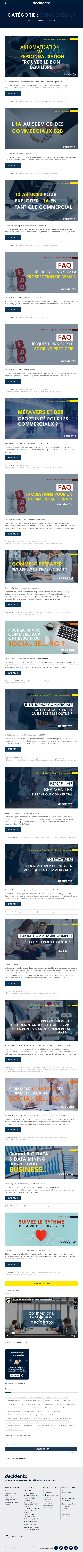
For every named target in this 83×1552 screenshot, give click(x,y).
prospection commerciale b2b (63, 1418)
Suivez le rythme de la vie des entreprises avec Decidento (27, 1250)
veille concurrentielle (42, 391)
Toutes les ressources (47, 1492)
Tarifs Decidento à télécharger (50, 1502)
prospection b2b (24, 467)
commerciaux (36, 101)
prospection (46, 317)
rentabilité (44, 681)
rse (15, 1071)
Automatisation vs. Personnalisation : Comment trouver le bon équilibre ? (33, 82)
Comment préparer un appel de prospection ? (23, 588)
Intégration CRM (29, 1411)
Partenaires (29, 1415)
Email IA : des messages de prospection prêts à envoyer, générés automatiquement (32, 1518)
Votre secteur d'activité (14, 1429)
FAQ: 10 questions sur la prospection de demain (23, 298)
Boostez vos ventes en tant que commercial (22, 813)
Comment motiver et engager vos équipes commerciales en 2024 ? (31, 890)
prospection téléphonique (31, 614)
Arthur (24, 612)
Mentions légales (10, 1549)
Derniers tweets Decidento (16, 1458)
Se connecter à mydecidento (68, 1492)
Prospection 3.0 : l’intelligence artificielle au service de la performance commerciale (37, 1045)
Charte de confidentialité (68, 1452)
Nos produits (10, 1500)
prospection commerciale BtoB (16, 1422)
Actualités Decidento (36, 1397)
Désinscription (10, 1504)
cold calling (18, 614)
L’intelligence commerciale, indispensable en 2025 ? (25, 735)
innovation (18, 1069)
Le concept (9, 1497)
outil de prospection (60, 1069)
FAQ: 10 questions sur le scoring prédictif (20, 370)
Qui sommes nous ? (13, 1491)
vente (60, 681)
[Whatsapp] (76, 1548)
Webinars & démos (50, 1495)
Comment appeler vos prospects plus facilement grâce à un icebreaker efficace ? (31, 1497)
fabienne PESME (27, 838)
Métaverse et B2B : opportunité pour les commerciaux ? (26, 443)
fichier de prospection (19, 1408)
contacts (21, 1404)
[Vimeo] (71, 1548)
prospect (39, 1415)
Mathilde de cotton (28, 912)
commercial (66, 838)
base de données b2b (13, 1400)
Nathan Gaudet (22, 101)
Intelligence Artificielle (49, 173)
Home (30, 20)
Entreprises (42, 1272)
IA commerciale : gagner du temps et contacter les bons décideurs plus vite (32, 1527)
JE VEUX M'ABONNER (41, 1449)
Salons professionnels (14, 1425)
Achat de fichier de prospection (16, 1397)
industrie (11, 1069)
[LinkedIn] (66, 1548)
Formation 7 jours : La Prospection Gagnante (69, 1514)
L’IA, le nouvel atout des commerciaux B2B (21, 154)
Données (45, 101)
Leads (40, 1411)
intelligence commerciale (17, 761)
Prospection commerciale (53, 467)
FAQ (45, 542)
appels (32, 612)
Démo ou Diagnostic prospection (67, 1508)
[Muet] (72, 1336)
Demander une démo (41, 1283)
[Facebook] (56, 1548)
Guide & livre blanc (36, 1408)
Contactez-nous (11, 1502)
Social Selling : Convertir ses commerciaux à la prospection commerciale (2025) (36, 1116)
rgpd (50, 1422)
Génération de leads (51, 1408)
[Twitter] (61, 1548)
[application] (41, 1317)
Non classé (56, 1411)
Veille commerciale (53, 1272)
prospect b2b (49, 1415)
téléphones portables (63, 612)
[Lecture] (8, 1336)
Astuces (48, 1397)
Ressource (49, 993)
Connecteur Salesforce (47, 1498)
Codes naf (66, 1400)
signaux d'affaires (55, 761)
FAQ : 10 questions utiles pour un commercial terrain (25, 520)
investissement (47, 1069)
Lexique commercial (13, 964)
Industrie (64, 1408)
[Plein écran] (75, 1336)
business (35, 1206)
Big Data (28, 1206)
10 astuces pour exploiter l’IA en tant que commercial (25, 226)
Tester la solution (68, 1504)
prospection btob (37, 467)
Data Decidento (48, 1404)
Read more (13, 93)
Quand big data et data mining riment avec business (25, 1184)
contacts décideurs (34, 1404)
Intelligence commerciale (27, 759)
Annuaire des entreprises (48, 1507)
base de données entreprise (32, 1400)
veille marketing (56, 391)
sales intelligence (14, 391)
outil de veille (72, 1069)
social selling (22, 683)
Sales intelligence (62, 759)
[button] (41, 1317)
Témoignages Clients (10, 1494)
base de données (60, 1397)
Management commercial (58, 912)
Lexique (47, 1411)
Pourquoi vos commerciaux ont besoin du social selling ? (27, 659)
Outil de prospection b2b (57, 101)
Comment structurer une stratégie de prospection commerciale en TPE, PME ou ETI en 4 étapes (32, 1507)
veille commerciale (28, 391)
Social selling (52, 681)
